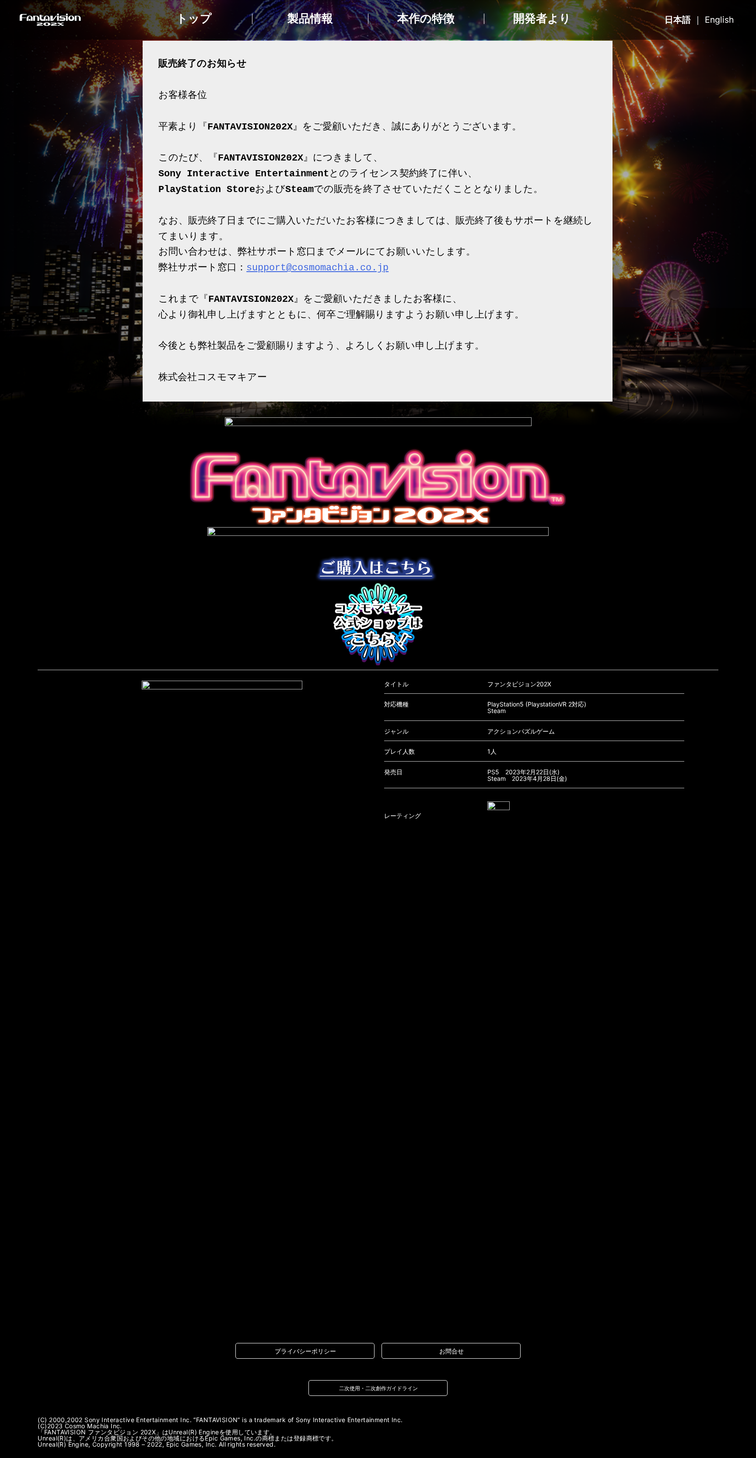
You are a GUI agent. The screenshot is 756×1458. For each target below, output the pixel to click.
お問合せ (451, 1351)
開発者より (542, 18)
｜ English (699, 19)
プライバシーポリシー (305, 1351)
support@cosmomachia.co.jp (317, 267)
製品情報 (310, 18)
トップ (194, 18)
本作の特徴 (426, 18)
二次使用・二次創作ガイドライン (378, 1388)
